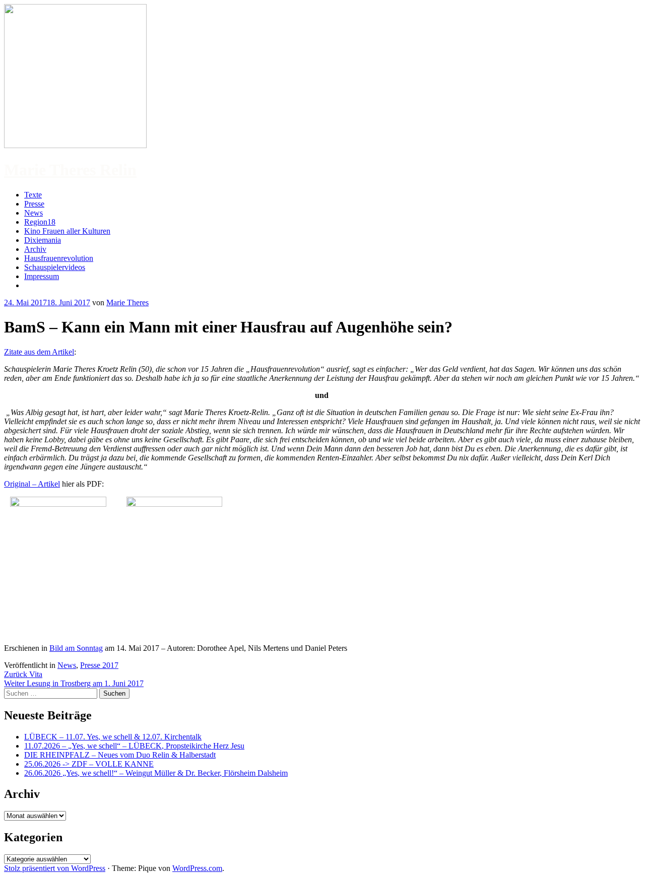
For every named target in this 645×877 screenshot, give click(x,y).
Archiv (35, 249)
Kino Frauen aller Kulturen (67, 231)
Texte (33, 194)
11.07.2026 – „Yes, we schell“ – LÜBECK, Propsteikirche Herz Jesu (134, 745)
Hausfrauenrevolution (58, 258)
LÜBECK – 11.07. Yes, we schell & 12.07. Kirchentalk (113, 736)
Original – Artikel (32, 484)
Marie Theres (127, 302)
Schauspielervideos (54, 267)
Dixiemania (42, 240)
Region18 (39, 222)
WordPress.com (197, 868)
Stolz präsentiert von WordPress (54, 868)
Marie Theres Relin (70, 170)
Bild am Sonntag (76, 648)
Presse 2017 (99, 665)
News (33, 213)
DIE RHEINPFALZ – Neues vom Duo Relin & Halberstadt (120, 755)
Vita (23, 674)
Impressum (41, 276)
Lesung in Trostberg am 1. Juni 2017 (74, 683)
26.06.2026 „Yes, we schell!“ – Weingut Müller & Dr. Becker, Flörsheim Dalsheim (156, 773)
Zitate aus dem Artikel (39, 352)
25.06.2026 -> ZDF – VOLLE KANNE (89, 764)
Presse (34, 203)
